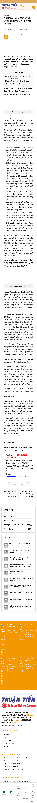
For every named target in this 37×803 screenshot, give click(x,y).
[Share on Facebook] (13, 483)
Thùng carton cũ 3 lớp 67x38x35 (20, 592)
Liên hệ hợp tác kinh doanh (13, 769)
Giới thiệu (7, 734)
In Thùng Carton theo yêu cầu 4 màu (20, 572)
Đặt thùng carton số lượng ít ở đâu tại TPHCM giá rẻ (20, 586)
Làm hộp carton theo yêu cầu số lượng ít (20, 551)
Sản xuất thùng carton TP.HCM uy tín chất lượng (21, 579)
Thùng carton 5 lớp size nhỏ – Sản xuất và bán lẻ (20, 558)
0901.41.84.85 (22, 455)
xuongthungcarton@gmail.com (18, 476)
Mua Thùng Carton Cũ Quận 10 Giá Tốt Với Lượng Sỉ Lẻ (11, 494)
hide (22, 72)
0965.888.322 (11, 458)
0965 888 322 (26, 720)
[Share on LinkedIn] (27, 483)
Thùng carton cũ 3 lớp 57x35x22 (20, 599)
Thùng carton (9, 529)
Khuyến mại (8, 740)
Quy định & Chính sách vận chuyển (16, 781)
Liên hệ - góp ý (9, 743)
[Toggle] (32, 529)
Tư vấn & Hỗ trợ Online (12, 764)
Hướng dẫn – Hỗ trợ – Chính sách (17, 525)
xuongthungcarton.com (14, 450)
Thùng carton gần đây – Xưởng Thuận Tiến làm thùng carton (20, 565)
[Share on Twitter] (16, 483)
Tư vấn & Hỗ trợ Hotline (12, 767)
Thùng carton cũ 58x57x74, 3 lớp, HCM (21, 606)
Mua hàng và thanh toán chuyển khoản (17, 758)
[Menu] (33, 7)
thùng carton (19, 391)
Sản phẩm (7, 746)
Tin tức (6, 737)
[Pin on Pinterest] (23, 483)
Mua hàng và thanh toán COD (14, 761)
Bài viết (6, 15)
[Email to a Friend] (20, 483)
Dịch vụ (6, 520)
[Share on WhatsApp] (9, 483)
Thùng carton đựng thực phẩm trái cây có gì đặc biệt (26, 494)
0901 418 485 (6, 722)
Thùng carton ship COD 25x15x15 (20, 544)
